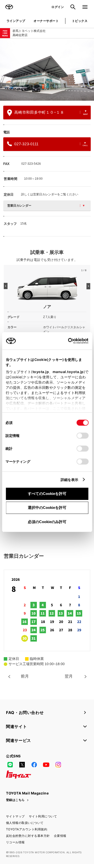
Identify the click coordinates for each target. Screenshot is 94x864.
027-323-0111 (26, 144)
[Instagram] (58, 765)
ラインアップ (16, 21)
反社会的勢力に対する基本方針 (28, 836)
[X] (22, 765)
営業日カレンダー (19, 205)
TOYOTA (9, 7)
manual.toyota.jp (67, 372)
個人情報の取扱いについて (25, 823)
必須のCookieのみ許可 (47, 522)
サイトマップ (15, 816)
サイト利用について (43, 816)
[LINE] (10, 765)
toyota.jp (40, 372)
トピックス (79, 21)
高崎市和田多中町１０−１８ (39, 112)
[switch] (82, 436)
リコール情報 (15, 842)
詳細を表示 (69, 479)
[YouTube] (46, 765)
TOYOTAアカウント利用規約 (26, 829)
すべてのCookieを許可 (47, 493)
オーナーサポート (46, 21)
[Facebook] (34, 765)
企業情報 (60, 836)
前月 (25, 676)
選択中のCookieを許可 (47, 507)
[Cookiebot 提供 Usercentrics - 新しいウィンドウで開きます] (66, 341)
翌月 (69, 676)
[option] (47, 69)
